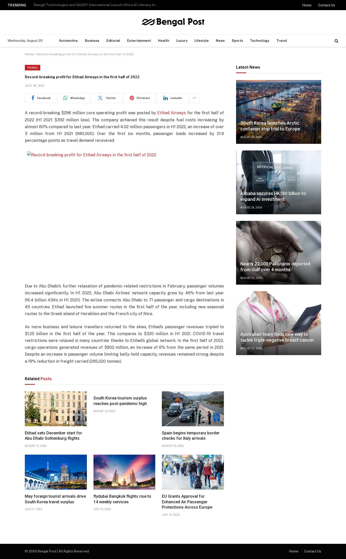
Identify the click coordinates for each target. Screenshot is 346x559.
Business (92, 41)
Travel (281, 41)
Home (307, 5)
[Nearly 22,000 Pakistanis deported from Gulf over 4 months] (278, 253)
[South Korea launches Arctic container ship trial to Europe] (278, 112)
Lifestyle (202, 41)
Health (163, 41)
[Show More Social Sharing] (194, 98)
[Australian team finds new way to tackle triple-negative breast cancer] (278, 323)
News (220, 41)
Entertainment (139, 41)
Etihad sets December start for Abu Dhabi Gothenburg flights (53, 436)
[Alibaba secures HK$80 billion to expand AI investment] (278, 182)
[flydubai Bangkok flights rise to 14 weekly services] (124, 472)
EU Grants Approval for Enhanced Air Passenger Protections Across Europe (187, 502)
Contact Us (326, 5)
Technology (259, 41)
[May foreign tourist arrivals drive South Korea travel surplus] (56, 472)
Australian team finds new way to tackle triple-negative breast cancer (277, 337)
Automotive (68, 41)
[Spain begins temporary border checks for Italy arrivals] (193, 408)
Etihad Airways (171, 112)
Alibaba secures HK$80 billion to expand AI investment (273, 196)
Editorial (113, 41)
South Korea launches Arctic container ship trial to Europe (80, 5)
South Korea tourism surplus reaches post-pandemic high (120, 401)
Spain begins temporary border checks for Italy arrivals (191, 436)
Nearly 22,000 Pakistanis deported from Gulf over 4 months (275, 267)
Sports (237, 41)
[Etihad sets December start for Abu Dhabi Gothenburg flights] (56, 408)
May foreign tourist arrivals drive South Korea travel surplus (55, 499)
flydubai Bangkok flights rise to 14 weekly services (122, 499)
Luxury (181, 41)
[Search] (336, 41)
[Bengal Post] (173, 22)
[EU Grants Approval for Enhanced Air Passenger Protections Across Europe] (193, 472)
